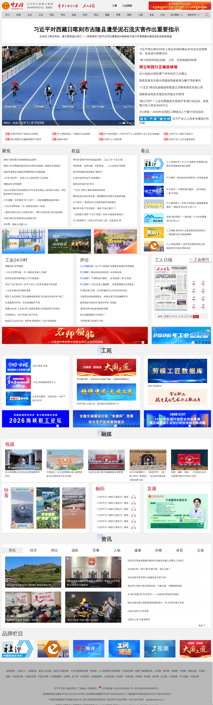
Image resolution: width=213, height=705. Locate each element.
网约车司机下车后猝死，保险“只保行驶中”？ (94, 208)
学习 (7, 15)
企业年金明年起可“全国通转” (87, 178)
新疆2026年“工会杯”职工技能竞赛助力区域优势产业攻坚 (32, 308)
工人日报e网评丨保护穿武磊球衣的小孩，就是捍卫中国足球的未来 (186, 246)
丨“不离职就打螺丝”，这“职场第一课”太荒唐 (105, 278)
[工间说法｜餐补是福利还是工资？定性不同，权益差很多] (23, 241)
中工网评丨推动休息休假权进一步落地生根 (187, 177)
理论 (52, 15)
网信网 (93, 671)
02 (203, 281)
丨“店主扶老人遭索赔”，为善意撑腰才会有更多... (108, 284)
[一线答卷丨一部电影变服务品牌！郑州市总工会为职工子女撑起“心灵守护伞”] (115, 241)
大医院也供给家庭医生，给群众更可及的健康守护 (104, 296)
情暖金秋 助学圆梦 (13, 184)
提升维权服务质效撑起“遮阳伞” (88, 172)
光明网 (66, 676)
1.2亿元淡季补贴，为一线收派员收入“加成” (24, 206)
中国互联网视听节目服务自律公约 (65, 699)
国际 (129, 15)
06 (203, 297)
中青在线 (129, 676)
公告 (162, 15)
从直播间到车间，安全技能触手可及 (22, 302)
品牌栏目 (12, 633)
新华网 (166, 671)
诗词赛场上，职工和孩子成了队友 (21, 314)
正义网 (164, 676)
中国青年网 (17, 676)
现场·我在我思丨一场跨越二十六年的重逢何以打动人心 (186, 218)
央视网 (174, 671)
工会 (41, 15)
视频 (107, 15)
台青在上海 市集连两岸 (139, 619)
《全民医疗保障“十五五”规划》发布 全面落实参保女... (99, 214)
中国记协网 (127, 671)
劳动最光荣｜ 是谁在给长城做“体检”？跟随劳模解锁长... (104, 379)
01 (194, 281)
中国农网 (194, 676)
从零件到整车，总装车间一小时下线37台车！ (48, 398)
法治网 (119, 676)
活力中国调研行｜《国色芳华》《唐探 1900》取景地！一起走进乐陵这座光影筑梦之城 (148, 476)
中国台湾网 (43, 676)
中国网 (183, 671)
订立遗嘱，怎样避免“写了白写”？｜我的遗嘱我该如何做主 (32, 200)
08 (203, 305)
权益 (74, 15)
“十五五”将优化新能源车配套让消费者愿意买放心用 (171, 87)
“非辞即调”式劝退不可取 (91, 321)
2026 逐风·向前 (40, 366)
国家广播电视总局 (143, 671)
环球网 (138, 676)
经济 (85, 15)
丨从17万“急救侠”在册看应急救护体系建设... (108, 266)
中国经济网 (30, 676)
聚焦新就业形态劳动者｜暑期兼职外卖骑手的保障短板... (100, 196)
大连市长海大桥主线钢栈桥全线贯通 (105, 472)
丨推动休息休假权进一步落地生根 (100, 272)
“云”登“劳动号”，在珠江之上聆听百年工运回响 (26, 178)
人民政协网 (109, 676)
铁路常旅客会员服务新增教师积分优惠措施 (24, 172)
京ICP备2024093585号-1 (146, 688)
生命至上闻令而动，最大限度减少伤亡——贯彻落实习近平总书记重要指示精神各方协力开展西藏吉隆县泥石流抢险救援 (106, 36)
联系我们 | (93, 688)
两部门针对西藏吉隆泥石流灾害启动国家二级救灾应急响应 (32, 166)
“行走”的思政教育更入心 (44, 382)
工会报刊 (201, 259)
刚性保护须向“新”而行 (83, 184)
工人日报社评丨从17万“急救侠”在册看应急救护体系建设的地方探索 (187, 164)
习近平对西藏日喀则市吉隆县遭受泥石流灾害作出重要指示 (106, 29)
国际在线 (192, 671)
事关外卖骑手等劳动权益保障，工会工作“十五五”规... (98, 159)
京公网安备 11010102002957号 (117, 688)
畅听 (100, 488)
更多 (201, 625)
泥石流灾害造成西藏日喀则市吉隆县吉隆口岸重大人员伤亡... (157, 560)
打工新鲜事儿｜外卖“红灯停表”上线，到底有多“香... (98, 220)
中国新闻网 (96, 676)
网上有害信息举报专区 (94, 699)
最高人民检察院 (61, 671)
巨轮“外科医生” (155, 386)
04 (203, 289)
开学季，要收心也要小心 (16, 224)
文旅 (151, 15)
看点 (145, 150)
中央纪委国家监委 (79, 671)
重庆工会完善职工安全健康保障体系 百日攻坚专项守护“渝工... (35, 296)
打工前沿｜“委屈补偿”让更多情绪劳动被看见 (94, 202)
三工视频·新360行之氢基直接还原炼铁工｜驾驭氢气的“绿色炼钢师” (186, 232)
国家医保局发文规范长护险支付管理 (161, 94)
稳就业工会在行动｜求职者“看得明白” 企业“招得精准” (31, 321)
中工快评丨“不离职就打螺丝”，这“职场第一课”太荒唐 (186, 191)
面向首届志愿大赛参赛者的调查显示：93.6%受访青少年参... (157, 602)
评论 (63, 15)
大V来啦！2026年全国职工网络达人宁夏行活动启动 (171, 111)
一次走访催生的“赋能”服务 (18, 290)
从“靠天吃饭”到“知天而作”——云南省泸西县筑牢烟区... (154, 594)
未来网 (147, 676)
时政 (19, 15)
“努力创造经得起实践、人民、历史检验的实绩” (168, 60)
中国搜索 (173, 676)
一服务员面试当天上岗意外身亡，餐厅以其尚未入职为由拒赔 (33, 212)
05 (194, 297)
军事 (118, 15)
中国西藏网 (56, 676)
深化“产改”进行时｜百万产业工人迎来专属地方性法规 (31, 284)
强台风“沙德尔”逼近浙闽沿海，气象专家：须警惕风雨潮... (155, 586)
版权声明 (71, 688)
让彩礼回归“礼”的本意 (138, 611)
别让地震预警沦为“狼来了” (93, 314)
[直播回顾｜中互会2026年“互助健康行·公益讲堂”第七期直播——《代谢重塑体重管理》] (177, 511)
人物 (140, 15)
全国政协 (32, 671)
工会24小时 (16, 260)
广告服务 (81, 688)
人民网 (157, 671)
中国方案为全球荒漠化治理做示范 (20, 218)
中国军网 (84, 676)
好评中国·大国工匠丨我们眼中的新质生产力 (98, 403)
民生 (96, 15)
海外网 (155, 676)
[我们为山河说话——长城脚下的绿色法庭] (69, 241)
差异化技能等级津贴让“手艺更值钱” (22, 278)
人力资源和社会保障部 (109, 671)
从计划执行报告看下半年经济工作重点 (163, 73)
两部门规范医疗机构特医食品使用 (20, 159)
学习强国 (184, 676)
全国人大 (21, 671)
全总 (30, 15)
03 (194, 289)
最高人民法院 (45, 671)
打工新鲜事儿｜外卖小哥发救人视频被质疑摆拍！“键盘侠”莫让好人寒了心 (187, 205)
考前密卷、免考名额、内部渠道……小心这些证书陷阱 (99, 166)
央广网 (75, 676)
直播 (151, 488)
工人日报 (163, 260)
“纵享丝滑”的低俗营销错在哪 (94, 308)
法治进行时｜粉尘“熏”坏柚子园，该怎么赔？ (149, 569)
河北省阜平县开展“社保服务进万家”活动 (147, 577)
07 (194, 305)
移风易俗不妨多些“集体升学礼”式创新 (98, 302)
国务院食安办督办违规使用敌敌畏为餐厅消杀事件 (170, 80)
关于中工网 (59, 688)
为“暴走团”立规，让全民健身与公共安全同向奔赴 (103, 290)
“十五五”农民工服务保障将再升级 (89, 190)
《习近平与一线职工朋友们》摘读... (113, 497)
